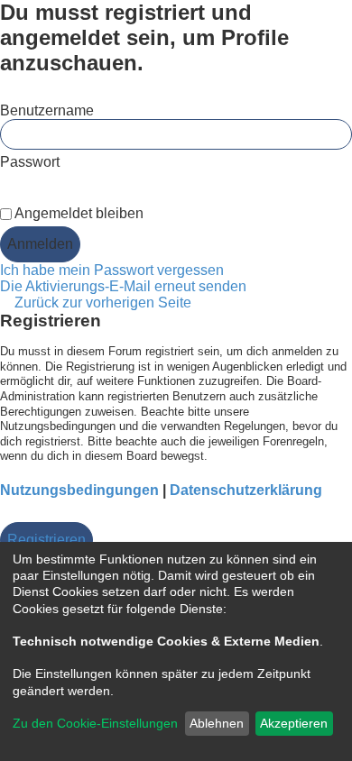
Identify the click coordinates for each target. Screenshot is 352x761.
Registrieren (46, 539)
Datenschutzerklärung (246, 490)
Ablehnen (217, 723)
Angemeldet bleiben (78, 213)
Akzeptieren (294, 723)
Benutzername (47, 110)
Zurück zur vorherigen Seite (102, 302)
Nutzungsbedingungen (79, 490)
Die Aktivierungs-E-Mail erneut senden (123, 286)
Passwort (30, 162)
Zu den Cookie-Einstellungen (95, 723)
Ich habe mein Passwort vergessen (112, 270)
